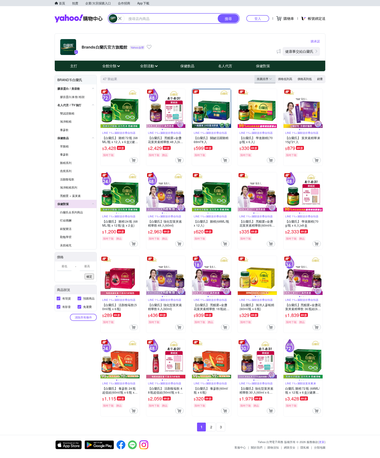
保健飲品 (187, 65)
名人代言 (225, 65)
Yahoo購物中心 (78, 18)
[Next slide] (137, 108)
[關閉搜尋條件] (119, 18)
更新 (322, 442)
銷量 (320, 79)
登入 (257, 18)
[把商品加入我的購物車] (134, 160)
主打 (73, 65)
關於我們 (256, 447)
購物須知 (273, 447)
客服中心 (240, 447)
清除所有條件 (83, 317)
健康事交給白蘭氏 (299, 51)
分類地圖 (319, 447)
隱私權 (304, 447)
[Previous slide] (103, 108)
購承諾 (315, 41)
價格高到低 (305, 79)
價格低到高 (285, 79)
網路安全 (289, 447)
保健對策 (263, 65)
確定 (89, 276)
